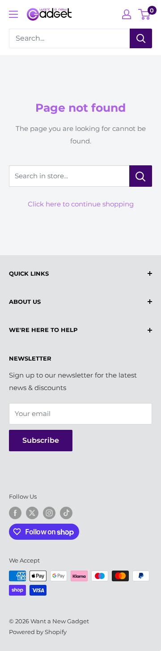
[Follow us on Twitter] (32, 513)
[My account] (126, 14)
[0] (144, 14)
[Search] (141, 38)
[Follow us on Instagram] (49, 513)
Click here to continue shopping (81, 204)
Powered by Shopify (38, 631)
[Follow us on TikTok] (66, 513)
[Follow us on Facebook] (15, 513)
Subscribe (40, 440)
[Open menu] (13, 14)
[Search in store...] (140, 176)
